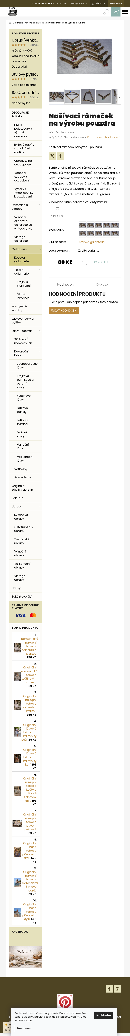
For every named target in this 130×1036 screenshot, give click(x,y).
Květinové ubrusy (21, 517)
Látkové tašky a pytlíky (23, 320)
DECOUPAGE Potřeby (20, 114)
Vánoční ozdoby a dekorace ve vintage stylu (23, 222)
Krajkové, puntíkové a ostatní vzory (25, 381)
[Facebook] (60, 156)
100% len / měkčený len (23, 341)
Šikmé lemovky (23, 296)
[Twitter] (52, 156)
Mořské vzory (22, 434)
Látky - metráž (22, 331)
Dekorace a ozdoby (20, 207)
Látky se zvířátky (22, 422)
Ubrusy (17, 506)
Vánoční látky (23, 446)
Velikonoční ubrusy (22, 565)
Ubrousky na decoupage (23, 162)
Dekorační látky (21, 353)
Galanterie (19, 249)
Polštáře (17, 498)
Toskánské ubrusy (21, 541)
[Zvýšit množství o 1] (86, 260)
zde (29, 1020)
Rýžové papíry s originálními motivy (24, 148)
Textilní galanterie (21, 272)
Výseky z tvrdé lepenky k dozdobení (23, 192)
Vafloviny (20, 469)
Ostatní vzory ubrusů (23, 529)
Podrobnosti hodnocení (103, 137)
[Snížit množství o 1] (86, 264)
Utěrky (16, 588)
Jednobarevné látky (27, 365)
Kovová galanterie (21, 259)
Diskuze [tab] (102, 284)
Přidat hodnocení (63, 310)
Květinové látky (24, 397)
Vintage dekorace (21, 239)
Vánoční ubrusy (20, 553)
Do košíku (100, 262)
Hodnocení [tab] (66, 284)
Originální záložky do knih (22, 488)
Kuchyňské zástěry (19, 308)
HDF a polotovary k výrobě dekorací (23, 130)
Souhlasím (103, 1015)
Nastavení (24, 1028)
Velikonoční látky (25, 459)
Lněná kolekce (21, 477)
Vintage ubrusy (19, 578)
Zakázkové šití (22, 597)
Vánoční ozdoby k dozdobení (21, 176)
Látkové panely (22, 410)
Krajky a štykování (24, 284)
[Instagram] (117, 989)
